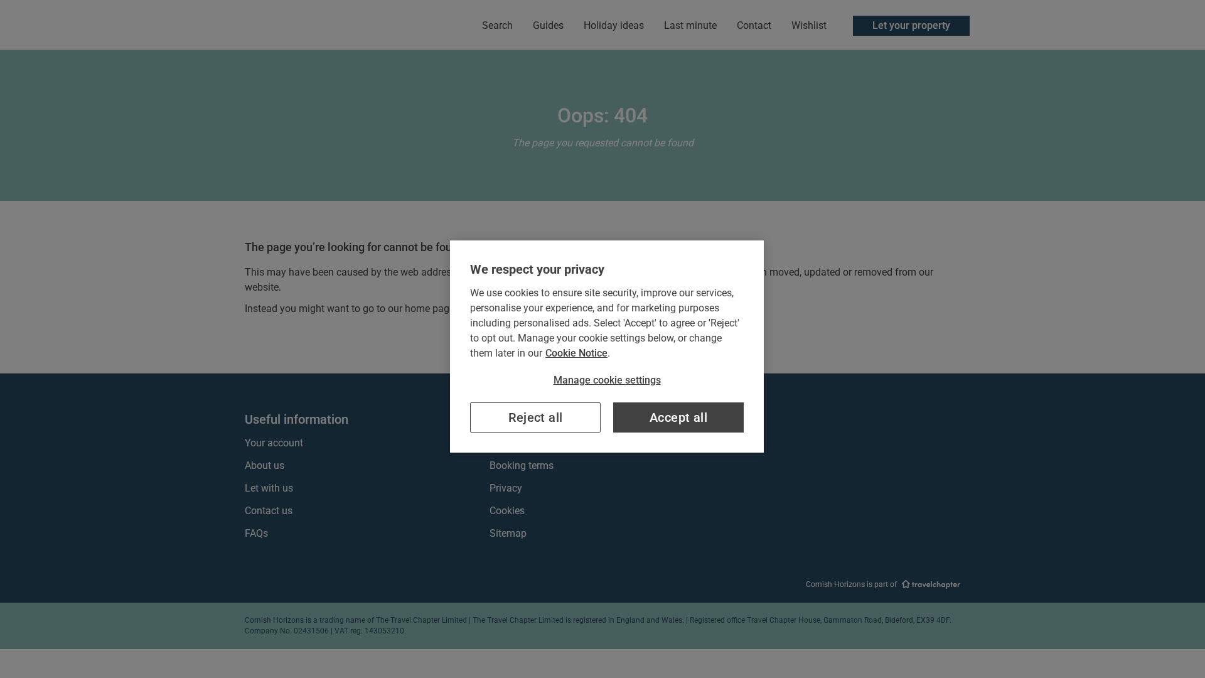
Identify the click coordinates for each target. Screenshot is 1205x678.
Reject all (535, 417)
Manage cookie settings (607, 380)
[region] (607, 346)
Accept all (678, 417)
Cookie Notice (576, 353)
